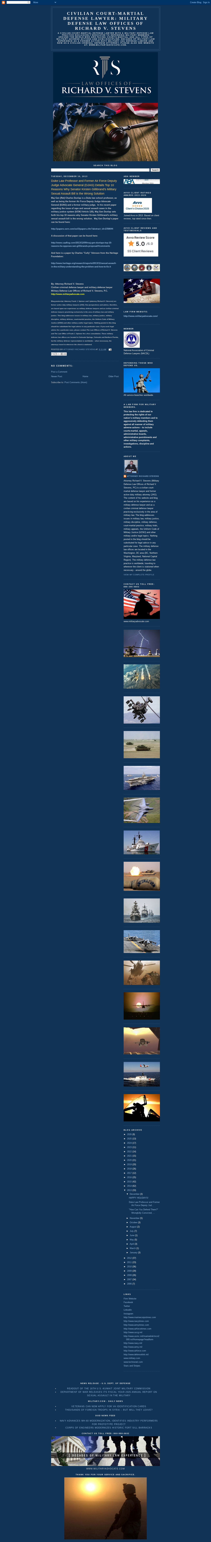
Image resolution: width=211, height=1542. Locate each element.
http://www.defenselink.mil (136, 1354)
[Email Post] (109, 350)
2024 (129, 1143)
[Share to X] (58, 354)
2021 (129, 1156)
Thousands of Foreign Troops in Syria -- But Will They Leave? (109, 1410)
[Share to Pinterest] (65, 354)
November (135, 1218)
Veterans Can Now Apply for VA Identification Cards (108, 1406)
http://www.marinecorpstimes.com (140, 1317)
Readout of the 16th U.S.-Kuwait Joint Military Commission (108, 1388)
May (132, 1239)
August (133, 1227)
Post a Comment (59, 372)
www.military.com (132, 1358)
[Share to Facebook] (62, 354)
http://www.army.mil (133, 1347)
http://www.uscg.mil (133, 1332)
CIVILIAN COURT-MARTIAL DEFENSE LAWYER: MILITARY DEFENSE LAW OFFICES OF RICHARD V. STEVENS (105, 21)
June (132, 1235)
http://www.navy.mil (133, 1343)
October (134, 1222)
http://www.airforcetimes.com (137, 1328)
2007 (129, 1279)
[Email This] (52, 354)
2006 (129, 1284)
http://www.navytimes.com (136, 1321)
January (134, 1252)
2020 (129, 1160)
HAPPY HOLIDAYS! (138, 1198)
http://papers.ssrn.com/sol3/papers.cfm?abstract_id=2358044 (82, 229)
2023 (129, 1147)
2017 (129, 1173)
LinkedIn (128, 1310)
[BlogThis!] (55, 354)
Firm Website (130, 1298)
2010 (129, 1266)
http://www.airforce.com (135, 1350)
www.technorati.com (133, 1362)
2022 (129, 1151)
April (132, 1244)
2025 (129, 1138)
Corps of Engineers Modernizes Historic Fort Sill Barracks (108, 1427)
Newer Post (56, 376)
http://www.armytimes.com (136, 1325)
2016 (129, 1177)
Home (85, 376)
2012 (129, 1258)
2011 (129, 1262)
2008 (129, 1275)
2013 (129, 1190)
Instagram (128, 1313)
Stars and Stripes (132, 1365)
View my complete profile (139, 575)
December (135, 1194)
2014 (129, 1186)
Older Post (113, 376)
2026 (129, 1134)
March (133, 1248)
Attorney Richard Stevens (143, 476)
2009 (129, 1271)
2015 (129, 1181)
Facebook (128, 1302)
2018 (129, 1168)
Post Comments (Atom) (75, 382)
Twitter (127, 1306)
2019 (129, 1164)
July (132, 1231)
